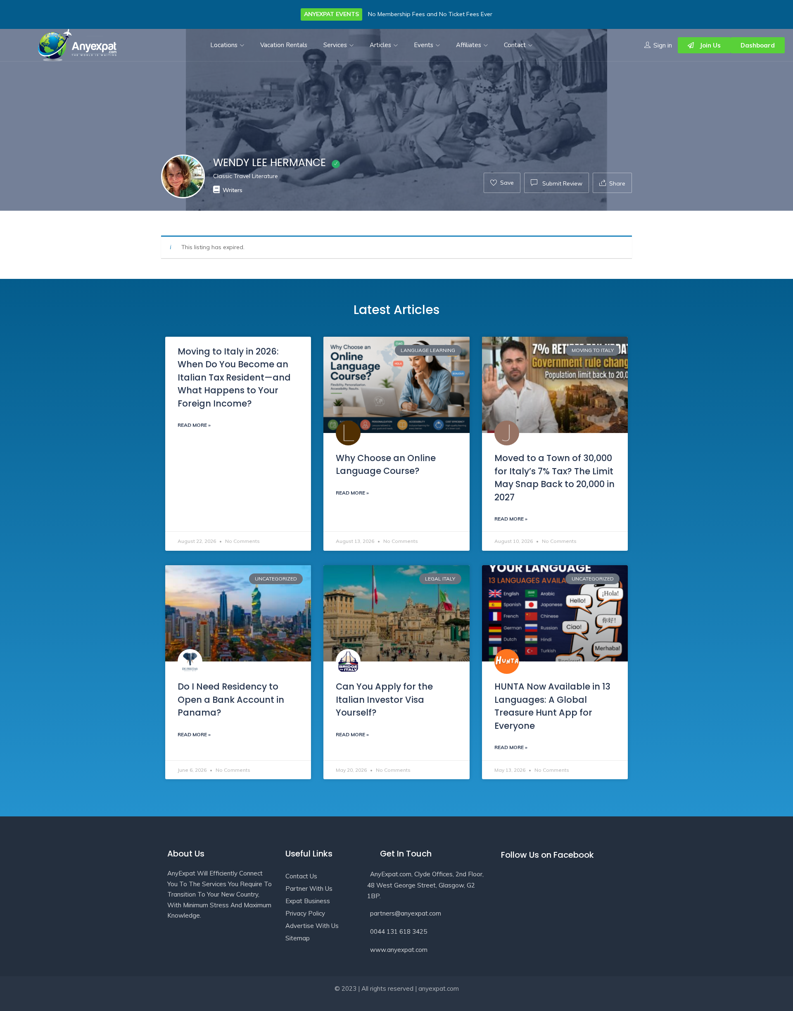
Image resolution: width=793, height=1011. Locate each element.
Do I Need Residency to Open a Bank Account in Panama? (231, 699)
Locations (224, 45)
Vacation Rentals (283, 45)
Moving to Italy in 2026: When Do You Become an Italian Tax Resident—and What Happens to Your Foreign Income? (234, 377)
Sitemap (297, 938)
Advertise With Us (312, 926)
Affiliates (469, 45)
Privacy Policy (305, 913)
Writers (232, 190)
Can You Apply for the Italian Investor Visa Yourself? (384, 699)
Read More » (194, 425)
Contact (515, 45)
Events (424, 45)
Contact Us (301, 876)
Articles (381, 45)
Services (336, 45)
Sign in (662, 45)
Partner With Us (308, 888)
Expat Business (307, 901)
